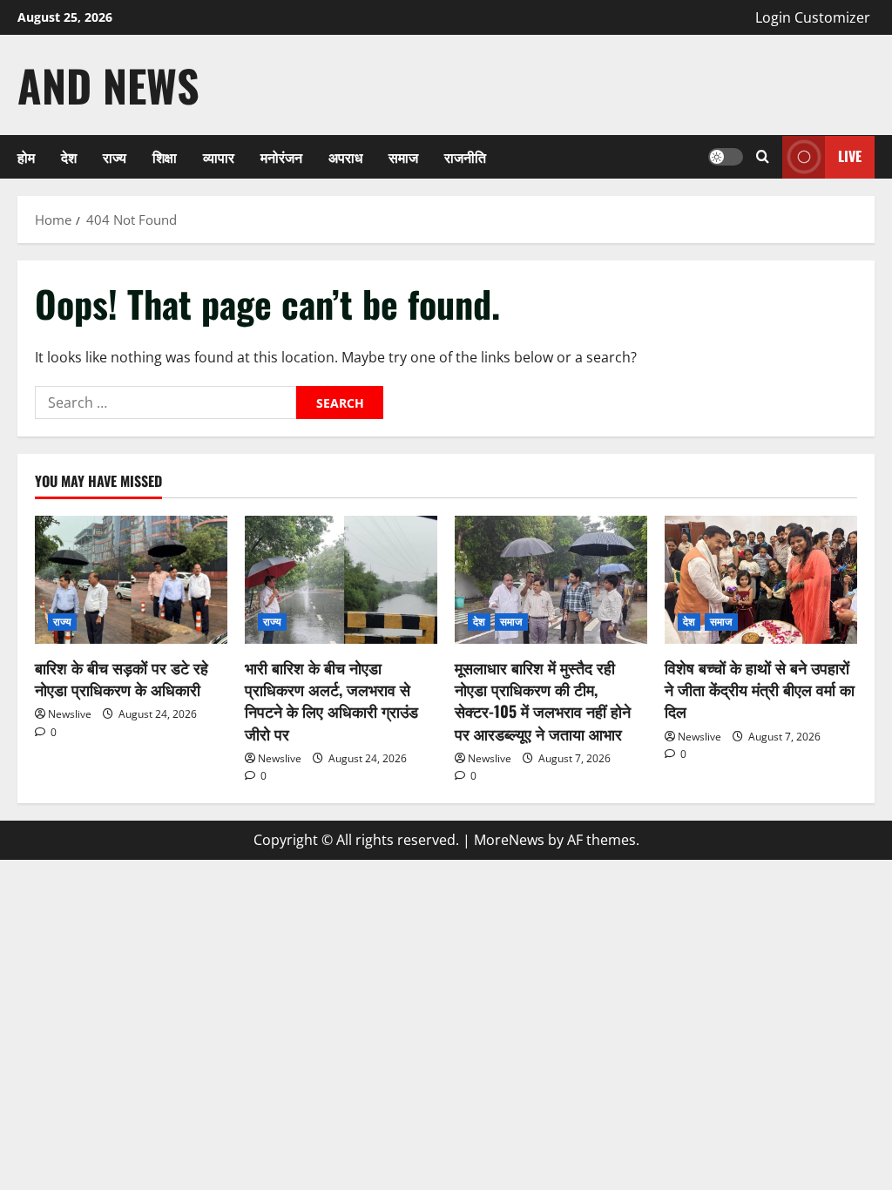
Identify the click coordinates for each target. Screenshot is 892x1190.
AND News (108, 84)
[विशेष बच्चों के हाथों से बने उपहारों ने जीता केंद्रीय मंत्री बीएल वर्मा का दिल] (761, 580)
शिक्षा (164, 156)
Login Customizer (812, 17)
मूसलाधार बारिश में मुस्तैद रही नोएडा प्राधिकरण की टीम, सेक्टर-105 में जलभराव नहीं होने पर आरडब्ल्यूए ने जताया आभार (543, 700)
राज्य (114, 156)
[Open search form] (762, 157)
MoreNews (509, 839)
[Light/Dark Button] (725, 157)
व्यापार (218, 156)
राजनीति (465, 156)
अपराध (345, 156)
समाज (403, 156)
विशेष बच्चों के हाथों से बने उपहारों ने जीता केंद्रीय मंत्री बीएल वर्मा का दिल (760, 689)
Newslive (69, 714)
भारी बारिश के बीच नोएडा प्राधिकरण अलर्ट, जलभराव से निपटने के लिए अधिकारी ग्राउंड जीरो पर (331, 700)
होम (26, 156)
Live (850, 155)
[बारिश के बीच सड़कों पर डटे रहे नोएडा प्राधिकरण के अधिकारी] (131, 580)
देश (69, 156)
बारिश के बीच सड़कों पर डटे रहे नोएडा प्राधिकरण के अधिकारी (121, 678)
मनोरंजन (281, 156)
